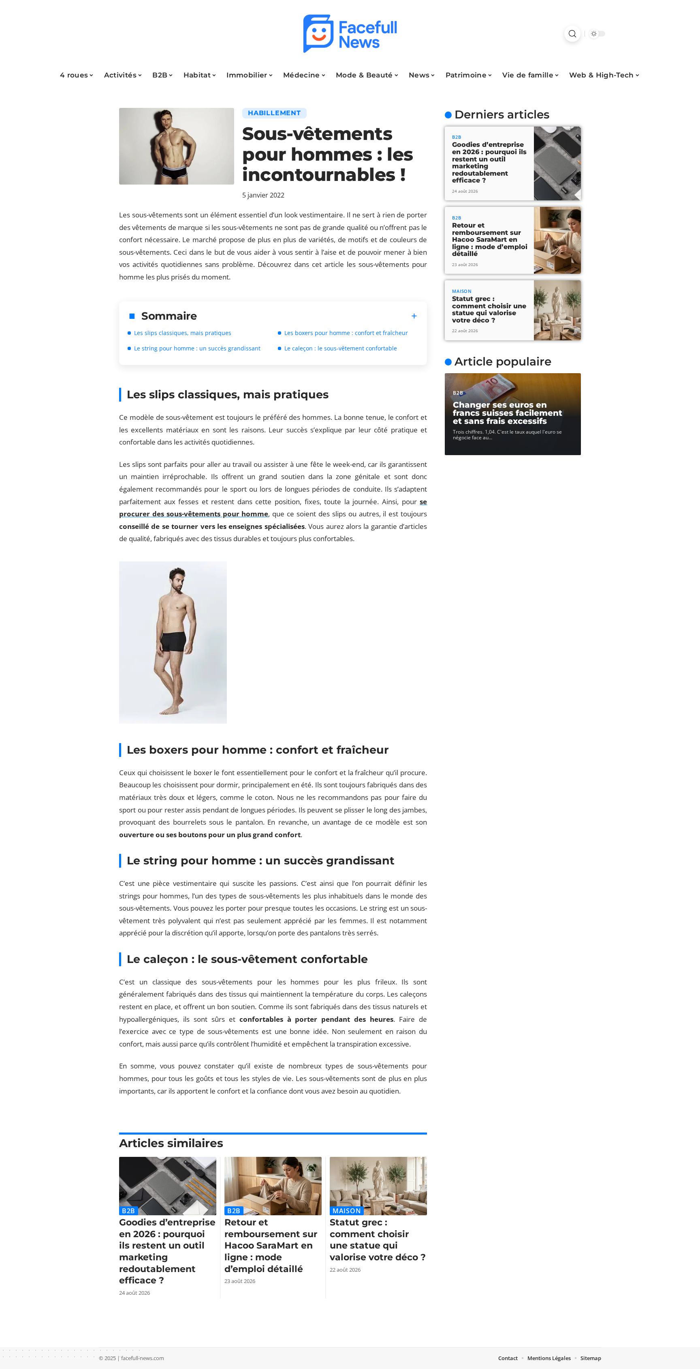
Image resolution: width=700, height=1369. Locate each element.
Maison (347, 1210)
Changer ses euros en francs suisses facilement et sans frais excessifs (507, 413)
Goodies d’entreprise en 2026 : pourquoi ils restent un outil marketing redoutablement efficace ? (167, 1251)
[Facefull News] (350, 33)
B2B (128, 1210)
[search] (572, 34)
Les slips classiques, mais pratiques (182, 333)
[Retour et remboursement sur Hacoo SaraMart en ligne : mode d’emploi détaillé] (273, 1186)
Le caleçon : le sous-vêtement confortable (340, 348)
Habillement (274, 113)
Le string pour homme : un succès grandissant (197, 348)
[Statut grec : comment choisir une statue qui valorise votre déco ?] (378, 1186)
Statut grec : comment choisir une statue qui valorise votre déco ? (378, 1240)
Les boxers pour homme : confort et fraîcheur (346, 333)
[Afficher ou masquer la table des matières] (307, 316)
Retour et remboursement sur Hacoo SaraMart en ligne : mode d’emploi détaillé (270, 1245)
